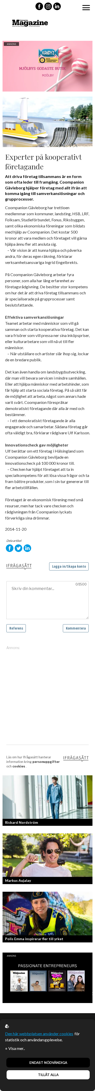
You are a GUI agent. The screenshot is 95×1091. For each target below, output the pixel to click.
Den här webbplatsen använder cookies (39, 1033)
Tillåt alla (48, 1075)
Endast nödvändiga (48, 1063)
